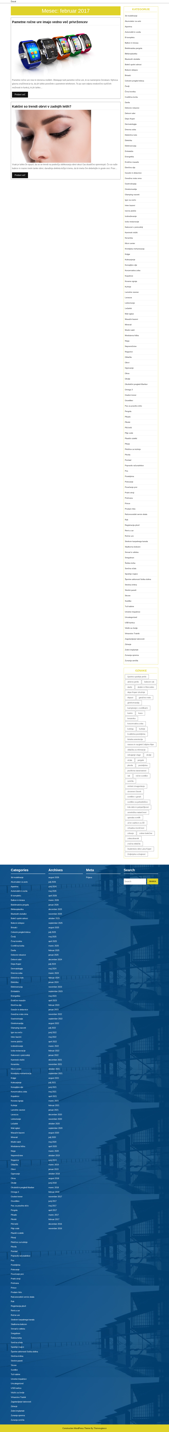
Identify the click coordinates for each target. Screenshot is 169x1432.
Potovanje (129, 482)
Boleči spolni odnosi (133, 64)
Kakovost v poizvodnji (134, 227)
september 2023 (55, 991)
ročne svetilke (142, 776)
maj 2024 (52, 968)
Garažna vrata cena (133, 178)
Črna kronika (130, 92)
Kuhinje (128, 287)
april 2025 (52, 941)
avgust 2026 (53, 877)
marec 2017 (53, 1215)
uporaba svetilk (133, 817)
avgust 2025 (53, 927)
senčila (130, 781)
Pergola (128, 411)
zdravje (130, 833)
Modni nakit (130, 330)
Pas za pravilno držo (133, 406)
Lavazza (128, 297)
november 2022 (55, 1014)
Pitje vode (129, 433)
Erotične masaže (132, 162)
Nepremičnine (131, 346)
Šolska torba (130, 563)
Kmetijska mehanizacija (134, 249)
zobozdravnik (133, 838)
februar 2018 (53, 1192)
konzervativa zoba (135, 723)
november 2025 (55, 914)
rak (128, 776)
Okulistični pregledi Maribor (136, 384)
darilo (129, 687)
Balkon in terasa (131, 43)
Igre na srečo (130, 200)
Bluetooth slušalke (132, 59)
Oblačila (128, 357)
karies (130, 713)
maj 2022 (52, 1037)
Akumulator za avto (133, 21)
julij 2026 (52, 882)
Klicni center (130, 243)
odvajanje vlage (134, 755)
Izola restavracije (132, 222)
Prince (127, 503)
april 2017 (52, 1210)
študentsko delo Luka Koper (139, 849)
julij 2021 (52, 1082)
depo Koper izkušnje (136, 692)
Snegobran (129, 558)
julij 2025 (52, 932)
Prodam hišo (130, 509)
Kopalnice (129, 276)
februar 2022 (53, 1051)
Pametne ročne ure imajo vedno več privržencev (50, 22)
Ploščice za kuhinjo (133, 449)
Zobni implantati (131, 650)
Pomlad (128, 460)
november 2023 (55, 987)
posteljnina (142, 765)
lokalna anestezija (135, 739)
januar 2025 (53, 955)
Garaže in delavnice (133, 173)
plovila (130, 765)
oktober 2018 (54, 1174)
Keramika (129, 238)
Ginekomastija (131, 189)
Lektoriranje (130, 303)
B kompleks (130, 37)
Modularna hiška (132, 335)
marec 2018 (53, 1187)
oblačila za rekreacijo (136, 750)
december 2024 (55, 959)
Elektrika (128, 140)
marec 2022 (53, 1046)
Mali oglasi (129, 314)
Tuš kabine (129, 606)
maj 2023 (52, 996)
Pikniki (127, 422)
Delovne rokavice (132, 108)
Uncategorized (131, 617)
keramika (131, 718)
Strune (127, 595)
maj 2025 (52, 936)
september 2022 (55, 1019)
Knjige (127, 254)
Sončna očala (130, 568)
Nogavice (129, 352)
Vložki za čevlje (131, 628)
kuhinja (130, 729)
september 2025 (55, 923)
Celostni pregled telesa (134, 81)
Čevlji (127, 86)
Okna (127, 373)
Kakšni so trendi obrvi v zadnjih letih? (41, 106)
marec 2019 (53, 1164)
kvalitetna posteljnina (136, 734)
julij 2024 (52, 964)
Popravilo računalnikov (134, 465)
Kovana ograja (131, 281)
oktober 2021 (54, 1069)
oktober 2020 (54, 1123)
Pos (126, 471)
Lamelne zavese (132, 292)
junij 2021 (52, 1087)
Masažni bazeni (131, 319)
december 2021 (55, 1060)
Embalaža (129, 151)
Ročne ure (129, 536)
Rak (126, 520)
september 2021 (55, 1073)
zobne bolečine (145, 833)
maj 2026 (52, 891)
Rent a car (129, 530)
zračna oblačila (133, 844)
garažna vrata (145, 697)
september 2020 (55, 1128)
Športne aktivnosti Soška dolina (138, 579)
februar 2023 (53, 1005)
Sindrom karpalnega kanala (136, 541)
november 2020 (55, 1119)
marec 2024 (53, 973)
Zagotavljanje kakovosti (134, 639)
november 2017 (55, 1196)
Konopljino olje (131, 265)
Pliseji (127, 444)
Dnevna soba (130, 129)
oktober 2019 (54, 1155)
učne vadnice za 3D (136, 823)
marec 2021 (53, 1101)
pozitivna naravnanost (136, 770)
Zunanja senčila (131, 660)
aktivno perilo (133, 682)
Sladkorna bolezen (132, 547)
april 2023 (52, 1000)
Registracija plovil (132, 525)
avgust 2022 (53, 1023)
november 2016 (55, 1228)
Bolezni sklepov (131, 70)
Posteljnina (129, 476)
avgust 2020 (53, 1133)
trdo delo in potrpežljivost (138, 807)
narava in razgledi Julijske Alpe (140, 744)
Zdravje (128, 644)
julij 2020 (52, 1137)
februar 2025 (53, 950)
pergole (141, 760)
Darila (127, 102)
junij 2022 (52, 1032)
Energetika (129, 157)
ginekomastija (133, 703)
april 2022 (52, 1041)
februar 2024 (53, 978)
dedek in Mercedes (146, 687)
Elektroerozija (130, 146)
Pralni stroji (129, 493)
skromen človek (134, 791)
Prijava (89, 877)
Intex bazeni (130, 205)
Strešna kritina (131, 585)
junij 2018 (52, 1183)
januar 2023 (53, 1009)
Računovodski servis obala (136, 514)
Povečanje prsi (131, 487)
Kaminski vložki (131, 232)
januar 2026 (53, 905)
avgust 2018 (53, 1178)
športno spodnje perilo (136, 676)
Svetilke (128, 601)
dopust (130, 697)
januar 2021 (53, 1110)
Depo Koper (130, 119)
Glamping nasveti (132, 194)
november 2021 (55, 1064)
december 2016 (55, 1224)
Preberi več (20, 94)
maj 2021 (52, 1091)
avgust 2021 (53, 1078)
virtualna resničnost (135, 828)
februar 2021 (53, 1105)
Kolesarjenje (130, 260)
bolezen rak (149, 682)
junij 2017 (52, 1201)
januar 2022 (53, 1055)
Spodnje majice (131, 574)
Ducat (13, 1)
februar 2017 (53, 1219)
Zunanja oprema (132, 655)
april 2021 (52, 1096)
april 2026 (52, 895)
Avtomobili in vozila (133, 32)
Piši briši (128, 427)
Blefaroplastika (131, 54)
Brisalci (128, 75)
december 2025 (55, 909)
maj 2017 (52, 1206)
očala (129, 760)
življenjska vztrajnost (136, 854)
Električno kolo (131, 135)
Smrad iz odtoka (132, 552)
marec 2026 (53, 900)
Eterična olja (130, 167)
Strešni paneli (130, 590)
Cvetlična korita (131, 97)
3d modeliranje (131, 16)
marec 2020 (53, 1151)
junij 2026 (52, 886)
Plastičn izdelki (131, 438)
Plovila (127, 455)
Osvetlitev (129, 400)
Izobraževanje (131, 216)
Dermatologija (131, 124)
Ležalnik (128, 308)
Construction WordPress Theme (76, 1428)
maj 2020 (52, 1142)
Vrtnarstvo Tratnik (132, 633)
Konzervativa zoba (132, 270)
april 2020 (52, 1146)
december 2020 (55, 1114)
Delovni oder (130, 113)
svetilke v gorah (134, 796)
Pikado (128, 417)
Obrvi (127, 362)
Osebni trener (130, 395)
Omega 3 (129, 390)
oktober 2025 (54, 918)
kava (140, 713)
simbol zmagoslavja (136, 786)
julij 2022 (52, 1028)
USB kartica (130, 623)
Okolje (127, 379)
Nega (127, 341)
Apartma (128, 27)
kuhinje (142, 729)
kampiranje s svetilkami (137, 708)
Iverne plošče (130, 211)
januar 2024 (53, 982)
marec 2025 (53, 946)
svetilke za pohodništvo (137, 802)
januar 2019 (53, 1169)
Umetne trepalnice (132, 612)
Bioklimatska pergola (133, 48)
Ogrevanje (129, 368)
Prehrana (129, 498)
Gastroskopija (130, 184)
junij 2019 (52, 1160)
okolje (148, 755)
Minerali (128, 325)
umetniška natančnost (136, 812)
